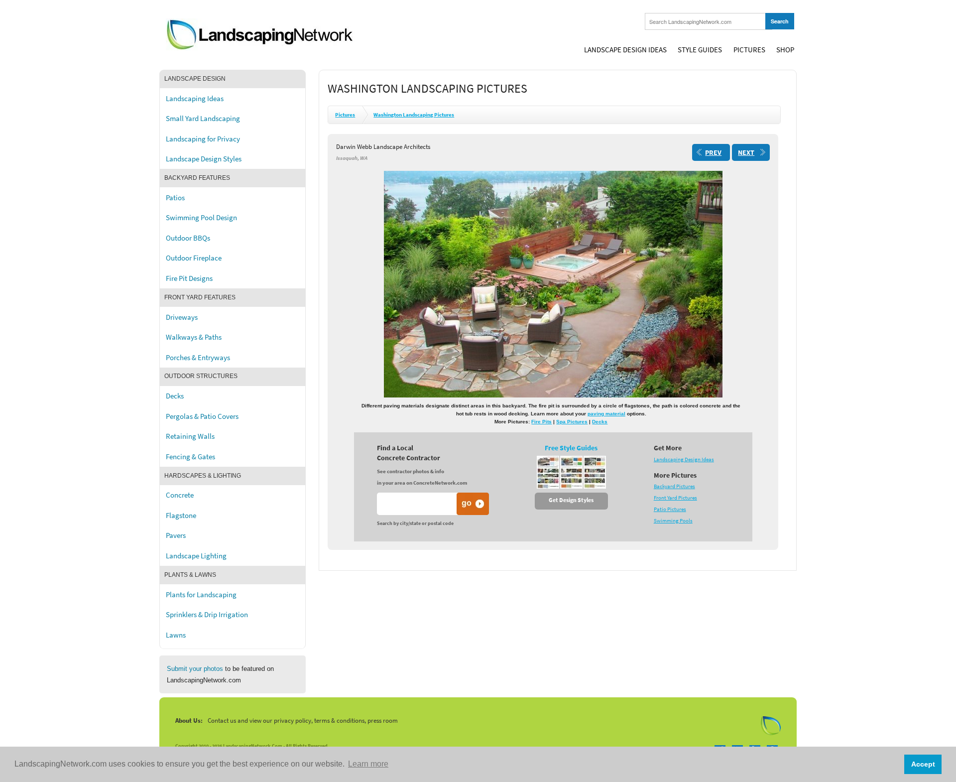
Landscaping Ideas (195, 99)
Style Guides (700, 50)
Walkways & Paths (194, 337)
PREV (713, 152)
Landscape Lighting (196, 556)
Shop (785, 50)
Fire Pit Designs (189, 278)
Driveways (182, 317)
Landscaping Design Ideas (684, 459)
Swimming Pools (673, 520)
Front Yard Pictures (675, 498)
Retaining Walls (190, 436)
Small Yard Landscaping (203, 119)
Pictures (749, 50)
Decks (175, 396)
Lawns (176, 635)
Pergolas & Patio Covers (202, 416)
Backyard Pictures (674, 486)
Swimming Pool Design (201, 218)
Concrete (180, 495)
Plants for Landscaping (201, 595)
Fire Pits (541, 421)
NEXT (746, 152)
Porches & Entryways (198, 358)
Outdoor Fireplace (194, 258)
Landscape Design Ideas (625, 50)
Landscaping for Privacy (203, 139)
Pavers (176, 535)
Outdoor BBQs (188, 238)
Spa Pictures (572, 421)
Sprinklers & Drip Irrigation (207, 615)
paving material (606, 413)
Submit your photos (195, 668)
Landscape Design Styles (203, 159)
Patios (175, 198)
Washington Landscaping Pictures (413, 115)
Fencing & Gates (190, 457)
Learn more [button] (368, 764)
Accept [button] (923, 764)
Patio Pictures (670, 509)
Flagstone (181, 516)
